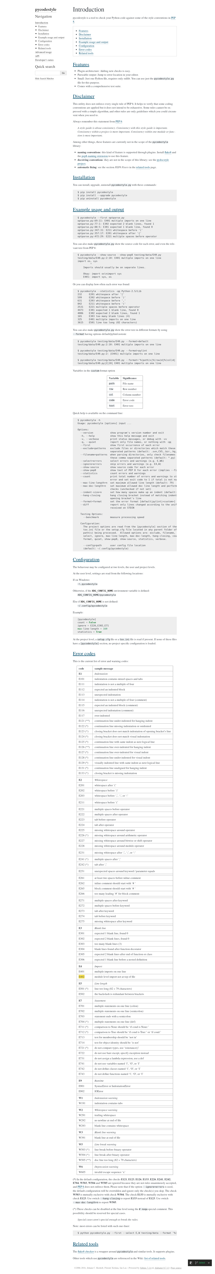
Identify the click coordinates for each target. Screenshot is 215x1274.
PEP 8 (119, 121)
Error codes (85, 49)
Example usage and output (93, 42)
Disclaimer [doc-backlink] (83, 96)
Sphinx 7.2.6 (146, 1267)
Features (83, 31)
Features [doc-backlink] (81, 64)
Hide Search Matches (44, 78)
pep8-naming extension (95, 156)
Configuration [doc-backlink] (86, 559)
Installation (85, 38)
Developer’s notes (44, 60)
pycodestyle (45, 9)
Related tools (86, 53)
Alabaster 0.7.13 (162, 1267)
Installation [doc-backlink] (84, 177)
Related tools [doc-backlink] (85, 1243)
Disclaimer (85, 34)
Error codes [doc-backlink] (84, 653)
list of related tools (154, 1258)
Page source (176, 1267)
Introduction (41, 22)
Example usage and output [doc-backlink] (98, 209)
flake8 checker (86, 1251)
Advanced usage (43, 52)
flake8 (168, 152)
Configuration (86, 46)
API (37, 56)
